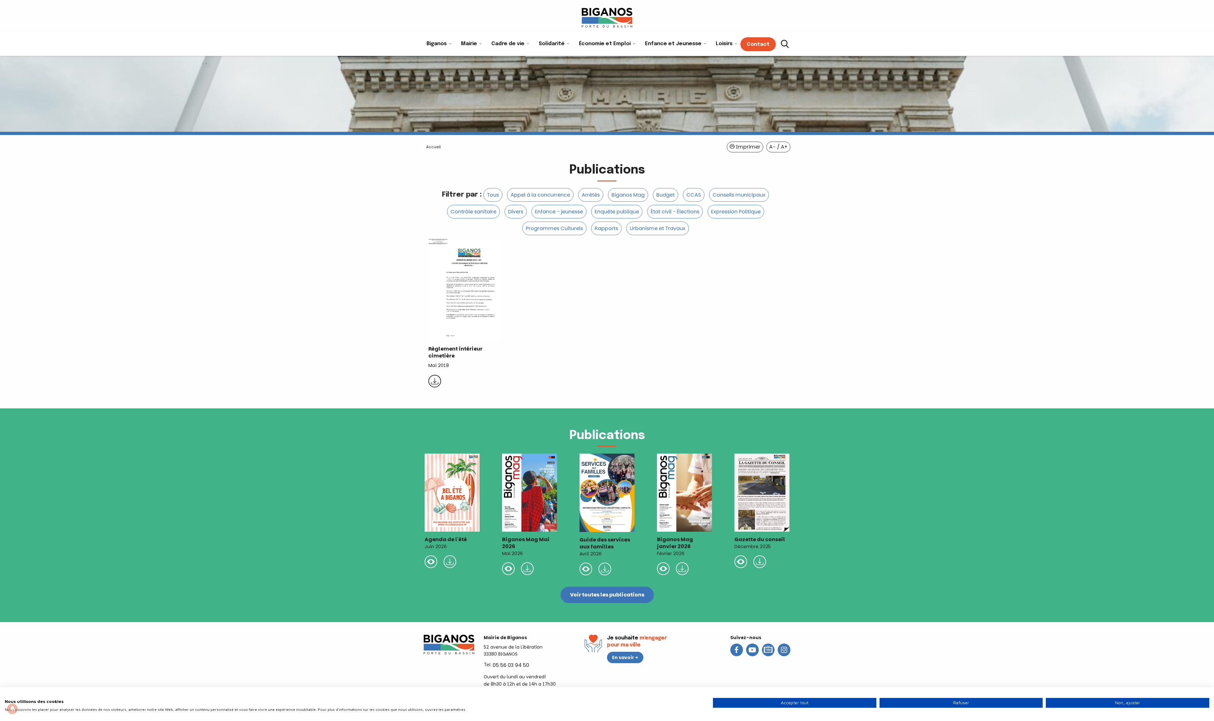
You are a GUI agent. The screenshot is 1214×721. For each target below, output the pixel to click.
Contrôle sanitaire (473, 211)
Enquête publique (617, 211)
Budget (665, 195)
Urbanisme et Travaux (657, 228)
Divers (515, 211)
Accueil (433, 147)
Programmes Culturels (554, 228)
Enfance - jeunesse (559, 211)
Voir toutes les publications (607, 594)
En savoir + (625, 657)
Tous (493, 195)
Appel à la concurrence (540, 195)
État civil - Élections (675, 211)
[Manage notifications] (12, 709)
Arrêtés (591, 195)
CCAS (693, 195)
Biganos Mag (628, 195)
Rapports (606, 228)
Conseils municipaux (739, 195)
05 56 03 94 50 (511, 665)
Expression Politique (736, 211)
